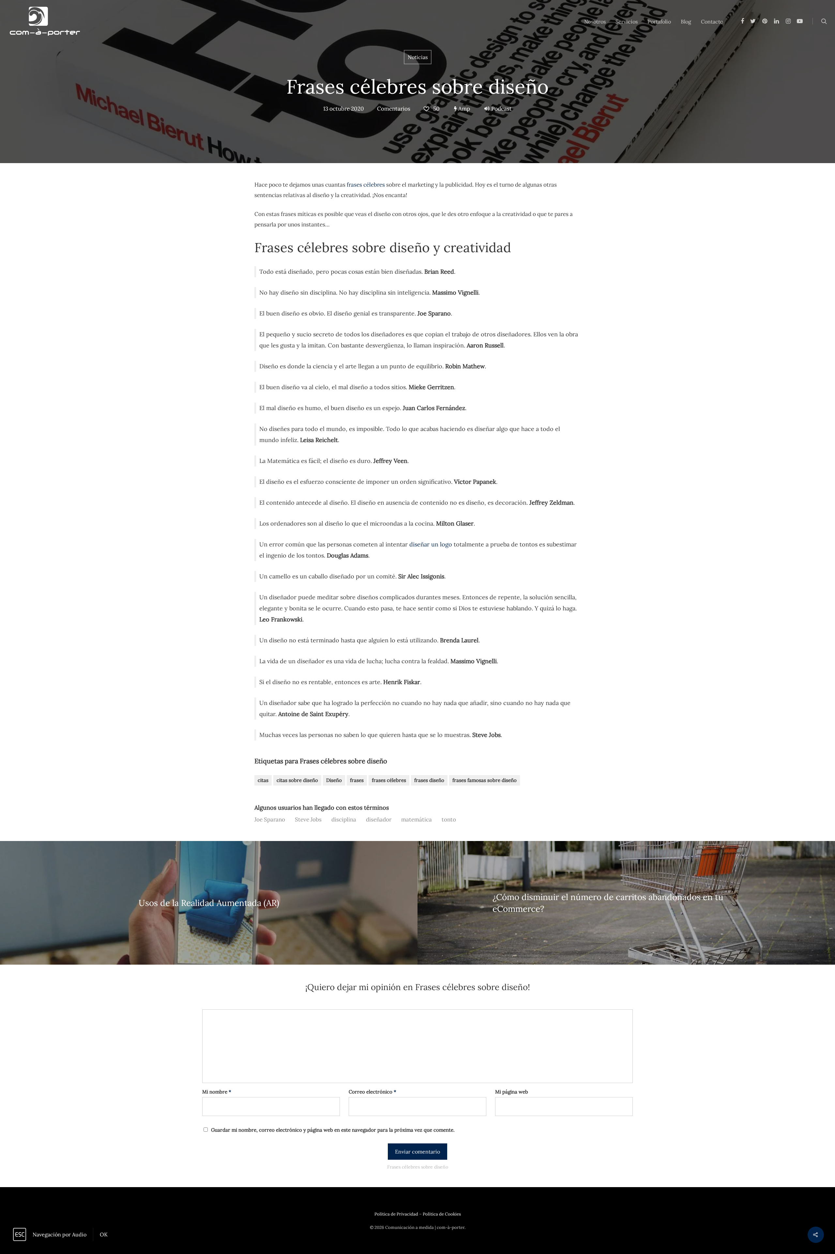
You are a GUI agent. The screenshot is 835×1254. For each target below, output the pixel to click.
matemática (416, 819)
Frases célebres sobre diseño (417, 86)
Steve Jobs (308, 819)
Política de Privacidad (396, 1214)
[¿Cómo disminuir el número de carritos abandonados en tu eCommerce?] (626, 903)
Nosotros (595, 21)
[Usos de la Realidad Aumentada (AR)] (209, 903)
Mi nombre (216, 1092)
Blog (686, 21)
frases (357, 780)
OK (104, 1234)
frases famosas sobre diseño (484, 780)
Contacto (712, 21)
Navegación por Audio (59, 1234)
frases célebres (366, 184)
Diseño (334, 780)
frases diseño (429, 780)
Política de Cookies (442, 1214)
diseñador (378, 819)
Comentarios (393, 108)
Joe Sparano (269, 819)
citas (263, 780)
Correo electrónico (372, 1092)
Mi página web (511, 1092)
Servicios (626, 21)
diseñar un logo (430, 544)
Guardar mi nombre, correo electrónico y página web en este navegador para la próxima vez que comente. (333, 1130)
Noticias (418, 57)
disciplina (343, 819)
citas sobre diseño (297, 780)
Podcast (501, 108)
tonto (449, 819)
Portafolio (659, 21)
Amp (463, 108)
